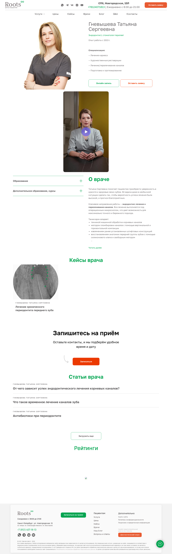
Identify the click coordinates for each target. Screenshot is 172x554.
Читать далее (95, 248)
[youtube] (81, 5)
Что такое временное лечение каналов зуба (46, 402)
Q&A (115, 13)
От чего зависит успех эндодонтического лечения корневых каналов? (66, 388)
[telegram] (67, 5)
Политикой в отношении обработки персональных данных (76, 549)
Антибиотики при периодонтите (37, 415)
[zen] (77, 5)
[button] (156, 5)
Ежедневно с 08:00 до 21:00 (29, 519)
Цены (56, 13)
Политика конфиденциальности (131, 520)
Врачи (86, 13)
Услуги (39, 13)
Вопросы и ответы (102, 534)
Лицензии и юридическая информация (134, 523)
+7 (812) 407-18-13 (27, 530)
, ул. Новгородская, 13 (35, 523)
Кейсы (71, 13)
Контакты (132, 13)
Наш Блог (98, 531)
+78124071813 (96, 6)
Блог (101, 13)
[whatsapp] (62, 5)
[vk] (72, 5)
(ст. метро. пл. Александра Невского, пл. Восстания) (35, 525)
